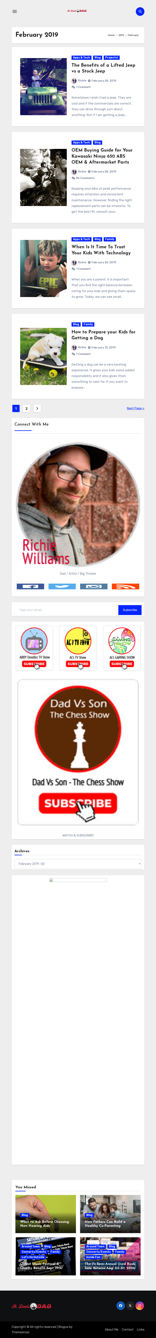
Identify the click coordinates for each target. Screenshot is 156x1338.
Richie (82, 80)
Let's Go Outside (33, 1257)
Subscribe (130, 610)
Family (109, 239)
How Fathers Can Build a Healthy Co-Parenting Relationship (105, 1226)
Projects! (111, 57)
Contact (128, 1329)
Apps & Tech (81, 57)
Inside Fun (93, 1257)
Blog (98, 57)
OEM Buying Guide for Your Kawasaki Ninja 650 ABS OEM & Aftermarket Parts (102, 156)
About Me (111, 1329)
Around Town (31, 1246)
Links (140, 1329)
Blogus (63, 1327)
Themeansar (20, 1332)
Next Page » (135, 408)
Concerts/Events (34, 1251)
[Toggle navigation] (15, 11)
